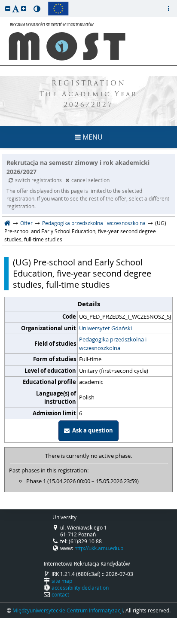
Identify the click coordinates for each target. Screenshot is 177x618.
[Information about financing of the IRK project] (58, 8)
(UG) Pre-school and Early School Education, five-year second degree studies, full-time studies (82, 273)
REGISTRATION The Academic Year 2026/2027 (88, 95)
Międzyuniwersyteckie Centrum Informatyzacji (67, 610)
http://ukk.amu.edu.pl (99, 548)
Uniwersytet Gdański (105, 328)
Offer (26, 222)
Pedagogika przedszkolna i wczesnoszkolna (94, 222)
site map (62, 580)
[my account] (168, 8)
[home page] (7, 222)
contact (60, 594)
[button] (7, 8)
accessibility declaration (80, 587)
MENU (92, 137)
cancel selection (90, 180)
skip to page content (2, 2)
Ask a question (91, 430)
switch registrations (39, 180)
